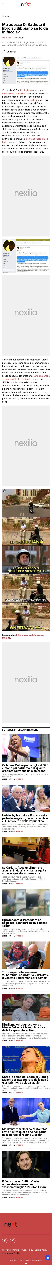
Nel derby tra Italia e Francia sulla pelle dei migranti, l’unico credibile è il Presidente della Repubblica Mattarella (25, 818)
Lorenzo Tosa (8, 779)
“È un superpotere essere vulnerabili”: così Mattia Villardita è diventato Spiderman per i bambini (25, 975)
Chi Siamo (6, 1250)
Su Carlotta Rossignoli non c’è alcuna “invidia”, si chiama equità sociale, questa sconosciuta (24, 870)
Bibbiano (34, 100)
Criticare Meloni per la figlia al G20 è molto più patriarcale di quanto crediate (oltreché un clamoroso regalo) (25, 768)
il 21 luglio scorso (28, 90)
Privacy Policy (27, 1250)
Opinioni (5, 16)
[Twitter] (11, 1239)
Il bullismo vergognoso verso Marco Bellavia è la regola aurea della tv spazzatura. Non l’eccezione (23, 1027)
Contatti (15, 1250)
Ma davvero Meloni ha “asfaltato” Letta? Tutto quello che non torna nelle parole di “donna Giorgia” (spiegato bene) (24, 1132)
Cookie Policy (41, 1250)
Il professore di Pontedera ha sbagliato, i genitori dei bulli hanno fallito (24, 923)
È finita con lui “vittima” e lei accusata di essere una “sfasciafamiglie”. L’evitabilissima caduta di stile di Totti (24, 1184)
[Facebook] (3, 1239)
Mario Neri (6, 38)
